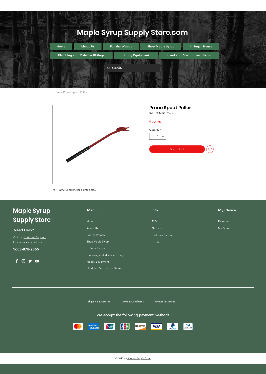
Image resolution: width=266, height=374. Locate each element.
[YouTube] (36, 261)
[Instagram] (23, 261)
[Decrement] (152, 136)
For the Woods (96, 235)
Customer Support (35, 237)
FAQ (154, 221)
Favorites (223, 221)
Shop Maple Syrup (98, 241)
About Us (92, 228)
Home (56, 92)
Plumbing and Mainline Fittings (104, 255)
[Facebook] (16, 261)
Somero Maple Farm (139, 358)
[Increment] (163, 136)
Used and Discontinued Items (104, 268)
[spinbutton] (157, 136)
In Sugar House (96, 248)
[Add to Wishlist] (210, 149)
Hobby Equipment (98, 261)
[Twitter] (30, 261)
